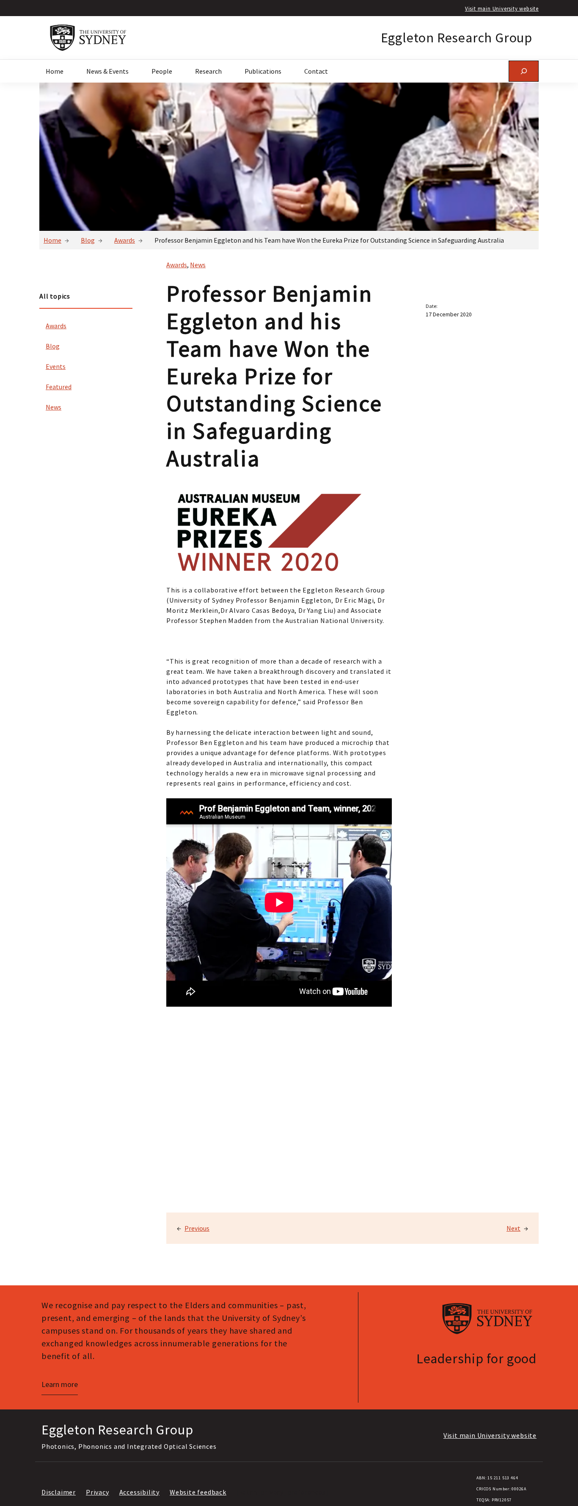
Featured (59, 386)
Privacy (97, 1492)
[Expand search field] (524, 71)
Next (513, 1228)
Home (52, 240)
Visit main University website (502, 8)
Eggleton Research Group (456, 37)
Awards (124, 240)
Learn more (59, 1384)
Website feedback (198, 1492)
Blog (88, 240)
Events (56, 366)
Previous (196, 1228)
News (53, 407)
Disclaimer (58, 1492)
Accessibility (139, 1492)
